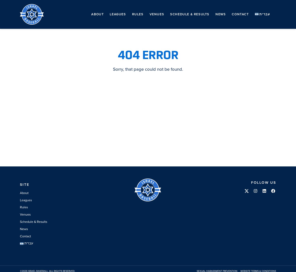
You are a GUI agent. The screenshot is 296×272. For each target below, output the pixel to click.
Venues (157, 14)
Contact (240, 14)
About (97, 14)
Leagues (118, 14)
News (220, 14)
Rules (138, 14)
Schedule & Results (189, 14)
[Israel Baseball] (32, 14)
